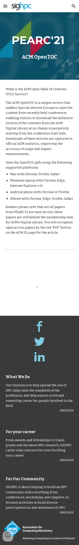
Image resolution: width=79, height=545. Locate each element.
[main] (39, 46)
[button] (5, 6)
